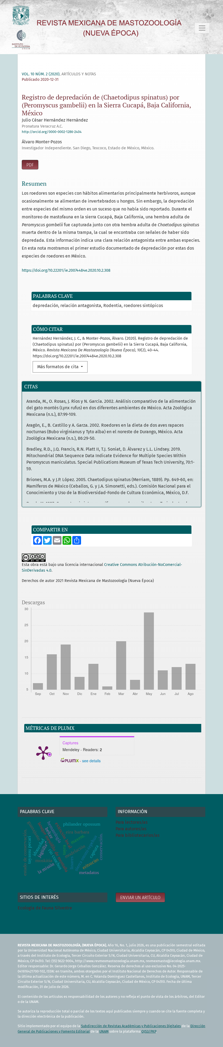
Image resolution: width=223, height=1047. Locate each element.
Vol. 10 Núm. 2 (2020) (41, 74)
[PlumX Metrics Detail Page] (43, 752)
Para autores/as (131, 828)
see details (91, 760)
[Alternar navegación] (202, 28)
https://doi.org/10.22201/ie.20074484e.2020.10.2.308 (66, 270)
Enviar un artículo (140, 897)
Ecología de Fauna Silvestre (45, 907)
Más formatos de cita (58, 366)
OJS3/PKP (148, 1031)
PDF (30, 165)
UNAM (104, 1031)
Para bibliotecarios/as (137, 835)
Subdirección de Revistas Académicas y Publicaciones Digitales (131, 1026)
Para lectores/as (131, 822)
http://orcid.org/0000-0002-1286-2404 (52, 132)
